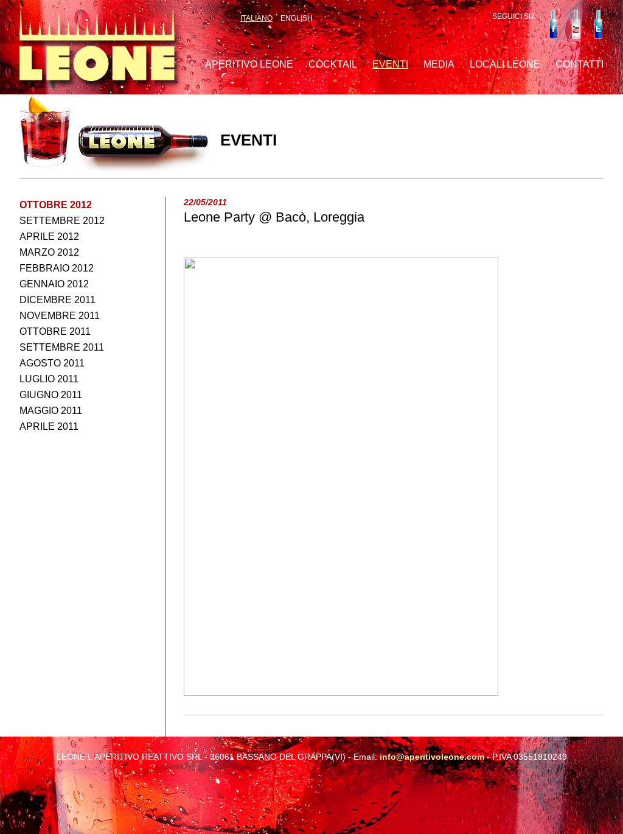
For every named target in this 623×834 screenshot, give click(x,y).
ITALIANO (256, 18)
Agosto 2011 (52, 363)
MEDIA (438, 64)
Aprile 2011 (48, 426)
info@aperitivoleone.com (432, 757)
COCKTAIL (332, 64)
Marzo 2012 (49, 252)
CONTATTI (579, 64)
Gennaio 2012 (54, 284)
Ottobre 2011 (55, 331)
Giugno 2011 (50, 395)
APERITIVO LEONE (249, 64)
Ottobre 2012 (55, 205)
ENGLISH (296, 18)
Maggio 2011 (50, 410)
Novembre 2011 (59, 315)
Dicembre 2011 (57, 300)
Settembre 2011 (61, 347)
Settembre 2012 (62, 221)
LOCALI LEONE (505, 64)
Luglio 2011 (48, 379)
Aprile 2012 (49, 236)
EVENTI (390, 64)
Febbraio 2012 (56, 268)
